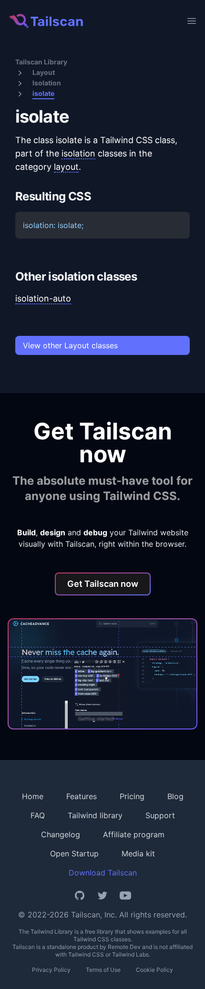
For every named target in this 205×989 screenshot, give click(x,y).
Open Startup (74, 853)
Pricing (132, 796)
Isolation (46, 83)
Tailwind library (95, 815)
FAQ (38, 815)
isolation (78, 153)
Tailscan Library (41, 62)
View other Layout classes (70, 345)
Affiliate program (133, 834)
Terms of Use (103, 969)
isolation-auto (43, 298)
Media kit (138, 853)
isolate (43, 93)
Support (160, 815)
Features (81, 796)
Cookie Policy (154, 969)
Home (32, 796)
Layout (43, 72)
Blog (175, 796)
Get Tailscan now (102, 584)
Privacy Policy (51, 969)
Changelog (60, 834)
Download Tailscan (103, 872)
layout (66, 167)
